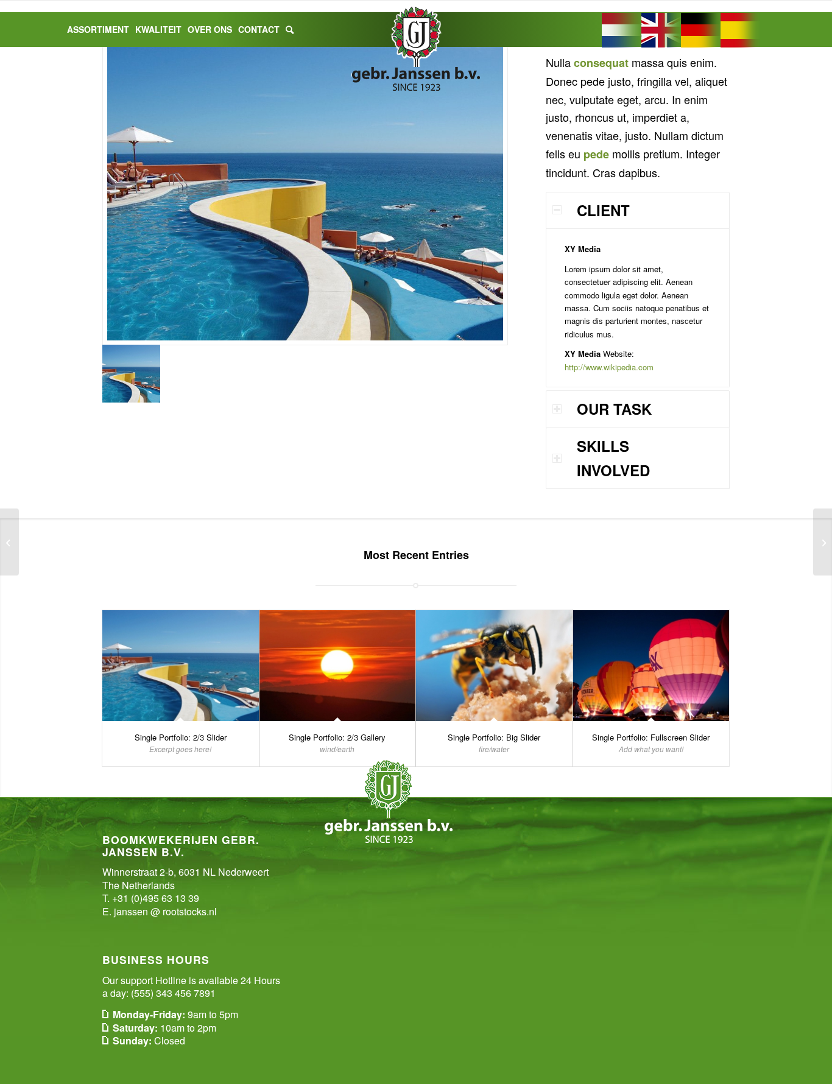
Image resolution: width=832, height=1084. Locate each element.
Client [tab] (603, 210)
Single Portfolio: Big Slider (494, 737)
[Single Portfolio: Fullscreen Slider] (651, 666)
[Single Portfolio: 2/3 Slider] (180, 666)
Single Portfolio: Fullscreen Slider (651, 737)
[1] (305, 188)
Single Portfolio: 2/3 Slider (181, 737)
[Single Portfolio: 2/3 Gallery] (337, 666)
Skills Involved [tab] (613, 457)
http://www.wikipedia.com (609, 367)
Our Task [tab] (614, 408)
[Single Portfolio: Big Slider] (494, 666)
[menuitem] (98, 29)
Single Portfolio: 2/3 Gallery (337, 737)
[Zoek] (290, 29)
